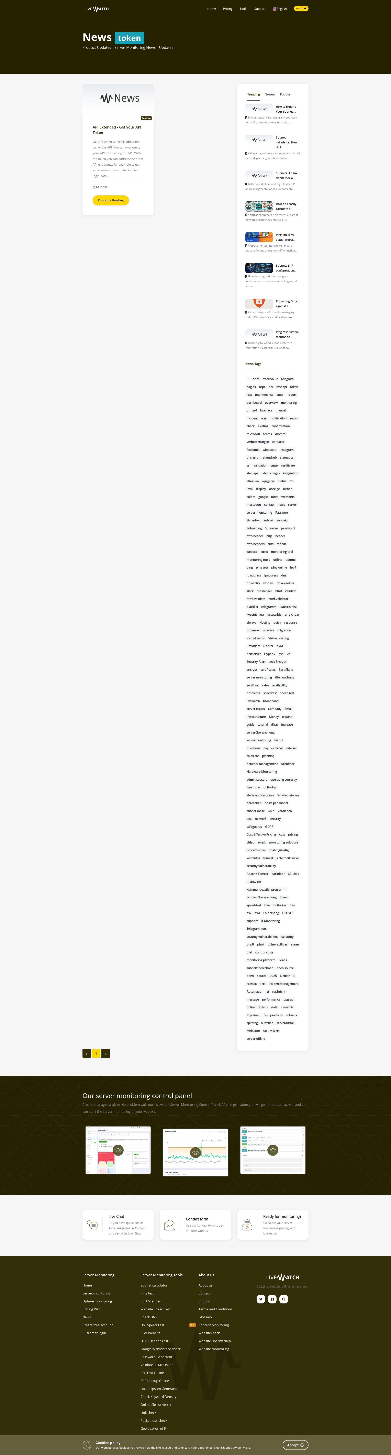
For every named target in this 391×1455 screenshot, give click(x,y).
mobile (282, 544)
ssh (281, 654)
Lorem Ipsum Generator (159, 1388)
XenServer (254, 654)
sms (270, 544)
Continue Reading (111, 200)
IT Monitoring (270, 921)
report (292, 394)
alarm (295, 944)
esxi (257, 913)
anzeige (274, 489)
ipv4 (293, 567)
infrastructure (256, 717)
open (250, 976)
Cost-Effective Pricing (261, 834)
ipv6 (250, 489)
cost (282, 834)
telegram (287, 379)
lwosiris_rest (255, 614)
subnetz (282, 520)
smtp (274, 465)
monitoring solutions (284, 842)
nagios (251, 387)
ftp (291, 481)
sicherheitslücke (287, 858)
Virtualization (256, 638)
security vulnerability (261, 866)
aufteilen (267, 1023)
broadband (271, 701)
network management (262, 764)
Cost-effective (256, 850)
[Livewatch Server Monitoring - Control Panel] (118, 1150)
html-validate (256, 599)
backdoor (278, 874)
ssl (248, 465)
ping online (279, 567)
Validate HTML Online (157, 1365)
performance (271, 999)
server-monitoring (259, 512)
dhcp (274, 724)
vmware (268, 630)
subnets (291, 1015)
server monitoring (259, 677)
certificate (288, 465)
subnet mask (256, 811)
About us (205, 1285)
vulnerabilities (278, 944)
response (290, 622)
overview (271, 402)
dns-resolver (285, 583)
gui (255, 410)
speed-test (254, 905)
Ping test (147, 1293)
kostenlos (253, 858)
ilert (262, 984)
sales (265, 685)
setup (294, 418)
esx (249, 913)
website (252, 552)
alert (264, 418)
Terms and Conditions (216, 1309)
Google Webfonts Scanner (161, 1349)
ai (268, 991)
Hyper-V (270, 654)
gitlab (250, 842)
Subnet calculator (154, 1285)
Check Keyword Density (158, 1396)
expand (287, 717)
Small (288, 709)
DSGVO (287, 913)
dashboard (254, 402)
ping (250, 567)
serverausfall (285, 1023)
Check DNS (149, 1317)
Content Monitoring (214, 1325)
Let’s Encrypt (277, 661)
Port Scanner (151, 1301)
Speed (284, 897)
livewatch (253, 701)
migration (284, 630)
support (252, 921)
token (294, 387)
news (281, 504)
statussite (286, 457)
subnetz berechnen (260, 968)
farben (287, 489)
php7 (261, 944)
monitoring (289, 402)
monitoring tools (258, 559)
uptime (290, 559)
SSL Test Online (152, 1373)
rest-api (281, 387)
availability (279, 685)
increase (287, 724)
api (271, 387)
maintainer (254, 881)
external (277, 748)
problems (253, 693)
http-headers (256, 544)
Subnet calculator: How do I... (286, 142)
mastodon (254, 504)
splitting (252, 1023)
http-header (255, 536)
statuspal (253, 473)
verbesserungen (258, 442)
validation (260, 465)
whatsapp (269, 450)
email (280, 394)
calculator (287, 764)
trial (249, 952)
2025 (273, 976)
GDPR (269, 826)
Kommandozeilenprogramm (266, 889)
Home (211, 9)
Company (274, 709)
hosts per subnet (276, 803)
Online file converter (156, 1404)
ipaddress (271, 575)
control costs (264, 952)
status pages (271, 473)
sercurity (287, 936)
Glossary (205, 1317)
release (252, 984)
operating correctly (283, 779)
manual (281, 410)
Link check (148, 1412)
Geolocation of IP (154, 1428)
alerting (263, 426)
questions (253, 748)
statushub (270, 457)
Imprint (204, 1301)
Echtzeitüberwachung (262, 897)
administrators (257, 779)
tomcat (268, 858)
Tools (243, 9)
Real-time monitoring (261, 787)
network (261, 819)
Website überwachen (215, 1341)
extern (263, 1007)
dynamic (287, 1007)
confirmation (281, 426)
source (261, 976)
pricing (293, 834)
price (256, 379)
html (278, 591)
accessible (274, 614)
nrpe (262, 387)
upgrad (288, 999)
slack (250, 591)
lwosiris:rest (288, 607)
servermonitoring (259, 740)
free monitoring (275, 905)
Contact (205, 1293)
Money (274, 717)
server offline (256, 1038)
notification (279, 418)
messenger (264, 591)
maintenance (264, 394)
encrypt (252, 669)
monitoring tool (282, 552)
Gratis (283, 960)
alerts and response (260, 795)
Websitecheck (209, 1333)
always (251, 622)
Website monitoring (214, 1349)
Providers (253, 646)
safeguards (254, 826)
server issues (256, 709)
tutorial (263, 724)
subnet (268, 520)
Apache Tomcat (257, 874)
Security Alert (256, 661)
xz (288, 654)
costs (264, 552)
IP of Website (150, 1333)
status (282, 481)
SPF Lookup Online (155, 1381)
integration (290, 473)
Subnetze (271, 528)
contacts (278, 442)
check (251, 426)
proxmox (253, 630)
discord (280, 434)
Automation (255, 991)
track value (270, 379)
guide (250, 724)
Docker (268, 646)
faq (266, 748)
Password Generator (156, 1357)
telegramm (269, 607)
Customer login (94, 1333)
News (86, 1317)
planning (268, 756)
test (249, 819)
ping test (262, 567)
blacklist (252, 607)
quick (277, 622)
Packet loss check (154, 1420)
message (253, 999)
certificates (268, 669)
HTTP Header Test (154, 1341)
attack (262, 842)
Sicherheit (253, 520)
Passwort (281, 512)
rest (249, 394)
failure (278, 740)
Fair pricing (271, 913)
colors (251, 497)
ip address (254, 575)
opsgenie (268, 481)
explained (253, 1015)
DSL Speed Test (152, 1325)
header (280, 536)
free (292, 905)
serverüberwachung (261, 732)
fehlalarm (253, 1031)
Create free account (97, 1325)
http (269, 536)
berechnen (254, 803)
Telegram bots (257, 928)
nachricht (278, 991)
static (274, 1007)
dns (283, 575)
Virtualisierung (278, 638)
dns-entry (253, 583)
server (292, 504)
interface (266, 410)
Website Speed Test (156, 1309)
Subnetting (254, 528)
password (288, 528)
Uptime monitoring (97, 1301)
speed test (287, 693)
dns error (253, 457)
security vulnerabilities (262, 936)
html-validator (278, 599)
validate (290, 591)
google (263, 497)
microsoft (253, 434)
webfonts (287, 497)
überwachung (284, 677)
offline (277, 559)
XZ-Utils (293, 874)
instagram (287, 450)
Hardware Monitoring (262, 771)
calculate (253, 756)
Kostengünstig (279, 850)
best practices (273, 1015)
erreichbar (292, 614)
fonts (274, 497)
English (281, 9)
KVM (280, 646)
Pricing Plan (91, 1309)
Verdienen (285, 811)
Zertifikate (286, 669)
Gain (271, 811)
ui (248, 410)
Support (260, 9)
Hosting (264, 622)
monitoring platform (261, 960)
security (275, 819)
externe (291, 748)
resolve (268, 583)
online (251, 1007)
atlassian (253, 481)
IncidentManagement (283, 984)
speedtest (270, 693)
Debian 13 (287, 976)
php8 (250, 944)
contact (269, 504)
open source (285, 968)
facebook (253, 450)
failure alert (271, 1031)
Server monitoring (96, 1293)
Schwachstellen (288, 795)
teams (267, 434)
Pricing (228, 9)
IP (248, 379)
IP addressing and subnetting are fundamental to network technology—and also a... (271, 281)
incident (252, 418)
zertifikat (253, 685)
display (261, 489)
